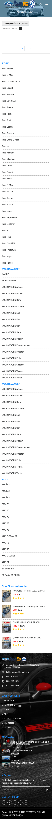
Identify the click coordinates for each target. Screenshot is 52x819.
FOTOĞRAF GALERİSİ (13, 719)
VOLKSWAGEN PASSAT (22, 763)
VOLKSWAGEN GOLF (21, 750)
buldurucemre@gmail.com (17, 672)
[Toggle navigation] (47, 3)
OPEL (6, 714)
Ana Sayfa (21, 12)
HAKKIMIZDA (9, 705)
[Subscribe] (47, 789)
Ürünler (32, 12)
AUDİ (13, 757)
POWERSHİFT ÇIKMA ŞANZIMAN (29, 591)
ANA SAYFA (9, 701)
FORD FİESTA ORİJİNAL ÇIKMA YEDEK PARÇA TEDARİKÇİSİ (30, 743)
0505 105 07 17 (12, 677)
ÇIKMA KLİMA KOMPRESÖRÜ (27, 622)
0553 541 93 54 (12, 681)
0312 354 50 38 (12, 686)
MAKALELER (9, 723)
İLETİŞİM (7, 728)
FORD (6, 710)
